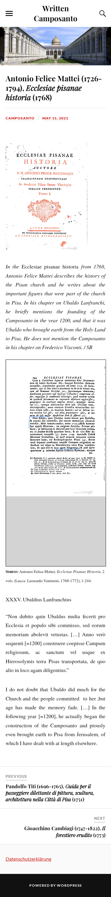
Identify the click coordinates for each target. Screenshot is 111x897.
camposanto (20, 118)
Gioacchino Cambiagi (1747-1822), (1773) (64, 831)
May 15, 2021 (55, 118)
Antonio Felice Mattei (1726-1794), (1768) (54, 87)
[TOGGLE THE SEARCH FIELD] (101, 14)
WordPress (69, 885)
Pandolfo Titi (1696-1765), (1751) (50, 792)
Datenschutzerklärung (28, 859)
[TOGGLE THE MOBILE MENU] (9, 14)
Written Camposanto (55, 13)
